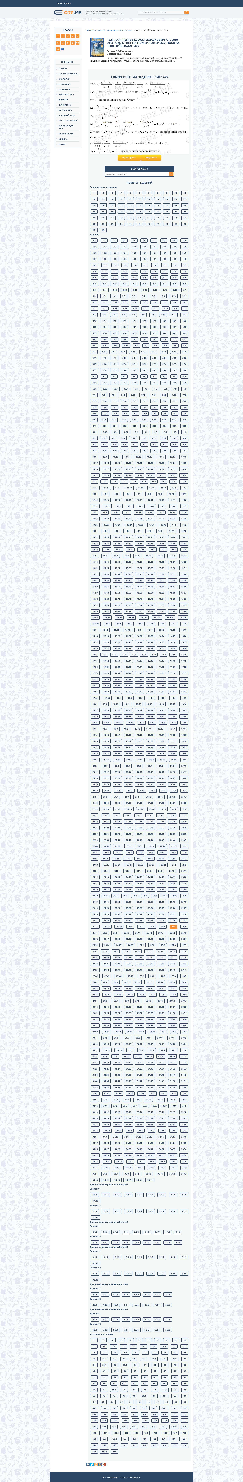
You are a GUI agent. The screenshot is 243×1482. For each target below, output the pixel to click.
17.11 (95, 660)
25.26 (172, 908)
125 (123, 1426)
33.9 (184, 1106)
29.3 (174, 994)
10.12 (138, 456)
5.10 (123, 351)
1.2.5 (139, 1211)
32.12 (172, 1099)
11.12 (106, 487)
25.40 (128, 920)
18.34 (183, 716)
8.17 (174, 419)
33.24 (150, 1118)
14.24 (117, 543)
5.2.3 (115, 1329)
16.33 (161, 642)
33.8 (174, 1106)
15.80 (128, 605)
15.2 (163, 549)
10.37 (117, 475)
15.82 (150, 605)
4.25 (114, 327)
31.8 (105, 1056)
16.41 (150, 648)
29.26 (128, 1013)
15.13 (183, 555)
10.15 (172, 456)
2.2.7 (157, 1242)
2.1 (105, 265)
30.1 (164, 1031)
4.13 (94, 320)
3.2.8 (173, 1273)
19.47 (150, 753)
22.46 (172, 840)
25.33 (150, 914)
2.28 (174, 277)
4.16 (124, 320)
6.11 (94, 382)
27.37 (139, 970)
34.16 (183, 1136)
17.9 (173, 654)
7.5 (175, 388)
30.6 (116, 1038)
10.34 (183, 469)
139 (94, 1439)
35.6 (184, 1161)
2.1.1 (95, 1232)
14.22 (95, 543)
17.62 (161, 691)
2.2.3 (115, 1242)
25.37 (95, 920)
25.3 (125, 895)
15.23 (95, 568)
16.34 (172, 642)
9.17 (94, 444)
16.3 (130, 623)
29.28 (150, 1013)
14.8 (149, 531)
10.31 (150, 469)
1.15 (134, 246)
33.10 (95, 1112)
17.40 (117, 679)
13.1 (119, 506)
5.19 (114, 358)
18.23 (161, 710)
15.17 (128, 562)
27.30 (161, 963)
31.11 (137, 1056)
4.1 (175, 308)
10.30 (139, 469)
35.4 (163, 1161)
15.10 (148, 555)
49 (130, 217)
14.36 (141, 549)
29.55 (152, 1031)
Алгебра (62, 68)
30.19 (161, 1044)
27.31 (172, 963)
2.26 (154, 277)
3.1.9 (184, 1257)
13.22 (150, 518)
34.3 (141, 1130)
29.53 (129, 1031)
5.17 (94, 358)
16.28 (106, 642)
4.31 (174, 327)
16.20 (117, 636)
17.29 (95, 673)
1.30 (184, 252)
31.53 (106, 1087)
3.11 (184, 296)
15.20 (161, 562)
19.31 (172, 741)
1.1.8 (173, 1194)
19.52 (106, 759)
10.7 (184, 450)
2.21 (104, 277)
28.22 (172, 988)
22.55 (173, 846)
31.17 (106, 1062)
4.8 (143, 314)
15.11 (160, 555)
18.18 (106, 710)
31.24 (183, 1062)
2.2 (114, 265)
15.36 (139, 574)
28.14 (183, 982)
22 (185, 199)
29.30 (172, 1013)
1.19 (174, 246)
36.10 (148, 1174)
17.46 (183, 679)
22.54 (162, 846)
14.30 (172, 543)
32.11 (160, 1099)
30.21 (183, 1044)
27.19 (139, 957)
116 (135, 1420)
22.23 (117, 827)
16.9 (94, 630)
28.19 (139, 988)
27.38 (150, 970)
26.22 (161, 939)
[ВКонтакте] (88, 1464)
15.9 (137, 555)
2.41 (105, 290)
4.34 (104, 333)
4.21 (174, 320)
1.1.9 (184, 1194)
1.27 (154, 252)
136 (165, 1433)
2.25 (144, 277)
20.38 (95, 790)
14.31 (183, 543)
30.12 (183, 1038)
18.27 (106, 716)
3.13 (104, 302)
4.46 (124, 339)
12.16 (139, 500)
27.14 (183, 951)
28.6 (94, 982)
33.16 (161, 1112)
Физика (62, 139)
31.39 (150, 1075)
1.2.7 (161, 1211)
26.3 (152, 926)
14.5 (116, 531)
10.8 (94, 456)
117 (145, 1420)
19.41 (183, 747)
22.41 (117, 840)
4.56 (126, 345)
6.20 (184, 382)
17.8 (164, 654)
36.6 (105, 1174)
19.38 (150, 747)
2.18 (174, 271)
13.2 (130, 506)
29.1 (153, 994)
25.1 (105, 895)
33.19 (95, 1118)
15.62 (128, 592)
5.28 (104, 364)
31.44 (106, 1081)
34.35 (95, 1155)
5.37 (94, 370)
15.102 (157, 617)
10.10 (115, 456)
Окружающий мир (66, 127)
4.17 (134, 320)
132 (126, 1433)
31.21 (150, 1062)
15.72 (139, 599)
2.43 (125, 290)
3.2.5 (139, 1273)
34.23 (161, 1143)
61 (139, 224)
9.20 (124, 444)
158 (114, 1451)
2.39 (184, 283)
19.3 (163, 722)
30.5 (105, 1038)
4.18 (144, 320)
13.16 (183, 512)
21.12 (172, 796)
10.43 (183, 475)
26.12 (149, 932)
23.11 (116, 858)
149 (114, 1445)
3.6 (133, 296)
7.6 (184, 388)
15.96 (95, 617)
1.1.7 (161, 1194)
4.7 (133, 314)
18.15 (172, 704)
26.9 (115, 932)
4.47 (134, 339)
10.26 (95, 469)
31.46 (128, 1081)
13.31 (151, 524)
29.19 (150, 1007)
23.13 (138, 858)
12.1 (174, 487)
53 (167, 217)
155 (174, 1445)
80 (133, 1395)
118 (155, 1420)
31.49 (161, 1081)
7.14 (164, 395)
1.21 (94, 252)
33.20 (106, 1118)
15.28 (150, 568)
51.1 (104, 1377)
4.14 (104, 320)
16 (130, 199)
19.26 (117, 741)
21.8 (127, 796)
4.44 (104, 339)
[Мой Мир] (100, 1464)
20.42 (141, 790)
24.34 (139, 889)
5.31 (134, 364)
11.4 (124, 481)
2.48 (175, 290)
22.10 (171, 815)
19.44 (117, 753)
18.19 (117, 710)
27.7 (105, 951)
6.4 (124, 376)
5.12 (143, 351)
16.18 (95, 636)
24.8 (149, 871)
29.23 (95, 1013)
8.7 (175, 413)
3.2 (94, 296)
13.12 (138, 512)
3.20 (174, 302)
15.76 (183, 599)
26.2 (141, 926)
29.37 (150, 1019)
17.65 (95, 698)
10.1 (124, 450)
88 (130, 1402)
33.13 (128, 1112)
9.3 (155, 432)
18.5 (162, 698)
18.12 (138, 704)
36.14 (95, 1180)
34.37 (117, 1155)
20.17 (161, 772)
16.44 (183, 648)
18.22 (150, 710)
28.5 (184, 976)
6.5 (134, 376)
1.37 (154, 259)
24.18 (161, 877)
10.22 (150, 463)
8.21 (114, 426)
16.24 (161, 636)
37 (121, 211)
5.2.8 (167, 1329)
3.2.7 (161, 1273)
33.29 (106, 1124)
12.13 (106, 500)
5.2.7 (157, 1329)
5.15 (174, 351)
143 (144, 1439)
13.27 (106, 524)
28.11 (148, 982)
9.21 (134, 444)
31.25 (95, 1068)
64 (167, 224)
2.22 (114, 277)
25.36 (183, 914)
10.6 (174, 450)
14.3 (94, 531)
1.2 (104, 240)
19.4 (174, 722)
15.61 (117, 592)
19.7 (105, 728)
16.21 (128, 636)
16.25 (172, 636)
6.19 (174, 382)
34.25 (183, 1143)
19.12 (160, 728)
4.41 (174, 333)
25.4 (135, 895)
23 (94, 205)
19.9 (126, 728)
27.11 (148, 951)
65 (176, 224)
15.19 (150, 562)
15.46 (150, 580)
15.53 (128, 586)
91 (158, 1402)
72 (154, 1389)
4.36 (124, 333)
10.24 (172, 463)
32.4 (184, 1093)
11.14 (129, 487)
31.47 (139, 1081)
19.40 (172, 747)
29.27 (139, 1013)
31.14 (172, 1056)
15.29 (161, 568)
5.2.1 (95, 1329)
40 (148, 211)
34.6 (173, 1130)
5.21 (134, 358)
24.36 (161, 889)
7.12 (143, 395)
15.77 (95, 605)
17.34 (150, 673)
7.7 (94, 395)
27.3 (163, 945)
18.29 (128, 716)
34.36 (106, 1155)
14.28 (150, 543)
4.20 (164, 320)
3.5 (123, 296)
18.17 (95, 710)
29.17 (128, 1007)
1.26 (144, 252)
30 (158, 205)
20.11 (95, 772)
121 (184, 1420)
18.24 (172, 710)
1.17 (154, 246)
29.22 (183, 1007)
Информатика (66, 94)
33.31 (128, 1124)
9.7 (94, 438)
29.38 (161, 1019)
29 (148, 205)
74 (185, 1389)
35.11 (140, 1167)
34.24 (172, 1143)
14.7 (138, 531)
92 (167, 1402)
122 (94, 1426)
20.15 (139, 772)
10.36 (106, 475)
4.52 (184, 339)
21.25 (117, 809)
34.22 (150, 1143)
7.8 (103, 395)
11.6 (144, 481)
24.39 (95, 895)
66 (185, 224)
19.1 (142, 722)
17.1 (94, 654)
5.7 (94, 351)
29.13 (183, 1000)
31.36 (117, 1075)
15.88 (117, 611)
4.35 (114, 333)
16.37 (106, 648)
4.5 (113, 314)
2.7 (164, 265)
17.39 (106, 679)
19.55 (140, 759)
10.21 (139, 463)
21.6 (105, 796)
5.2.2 (105, 1329)
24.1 (174, 864)
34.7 (184, 1130)
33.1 (105, 1106)
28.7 (105, 982)
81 (154, 1395)
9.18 (104, 444)
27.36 (128, 970)
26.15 (183, 932)
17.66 (107, 698)
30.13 (95, 1044)
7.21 (134, 401)
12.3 (94, 494)
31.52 (95, 1087)
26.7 (94, 932)
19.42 (95, 753)
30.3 (184, 1031)
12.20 (183, 500)
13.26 (95, 524)
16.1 (108, 623)
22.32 (117, 834)
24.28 (172, 883)
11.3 (114, 481)
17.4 (124, 654)
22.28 (172, 827)
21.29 (163, 809)
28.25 (106, 994)
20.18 (172, 772)
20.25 (150, 778)
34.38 (128, 1155)
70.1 (135, 1389)
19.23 (183, 735)
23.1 (184, 846)
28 (139, 205)
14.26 (128, 543)
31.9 (115, 1056)
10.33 (172, 469)
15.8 (127, 555)
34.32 (161, 1149)
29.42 (106, 1025)
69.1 (114, 1389)
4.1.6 (147, 1294)
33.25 (161, 1118)
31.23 (172, 1062)
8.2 (125, 413)
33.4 (135, 1106)
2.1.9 (178, 1232)
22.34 (139, 834)
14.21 (183, 537)
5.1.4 (126, 1319)
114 (104, 1420)
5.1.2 (105, 1319)
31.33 (183, 1068)
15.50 (95, 586)
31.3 (152, 1050)
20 (167, 199)
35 (103, 211)
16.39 (128, 648)
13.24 (172, 518)
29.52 (118, 1031)
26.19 (128, 939)
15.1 (153, 549)
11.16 (151, 487)
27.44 (118, 976)
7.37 (174, 407)
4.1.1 (95, 1294)
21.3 (174, 790)
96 (114, 1408)
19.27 (128, 741)
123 (104, 1426)
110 (164, 1414)
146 (173, 1439)
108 (144, 1414)
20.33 (139, 784)
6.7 (154, 376)
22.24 (128, 827)
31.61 (95, 1093)
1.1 (94, 240)
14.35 (130, 549)
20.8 (161, 766)
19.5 (184, 722)
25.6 (155, 895)
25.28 (95, 914)
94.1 (94, 1408)
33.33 (150, 1124)
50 (139, 217)
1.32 (104, 259)
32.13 (183, 1099)
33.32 (139, 1124)
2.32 (114, 283)
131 (105, 1433)
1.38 (164, 259)
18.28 (117, 716)
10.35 (95, 475)
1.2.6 (150, 1211)
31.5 (174, 1050)
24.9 (160, 871)
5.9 (113, 351)
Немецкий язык (66, 115)
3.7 (143, 296)
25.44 (172, 920)
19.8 (116, 728)
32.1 (153, 1093)
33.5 (145, 1106)
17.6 (144, 654)
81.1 (164, 1395)
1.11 (94, 246)
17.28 (183, 667)
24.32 (117, 889)
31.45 (117, 1081)
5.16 (184, 351)
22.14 (117, 821)
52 (158, 217)
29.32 (95, 1019)
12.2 (184, 487)
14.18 (150, 537)
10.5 (164, 450)
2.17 (164, 271)
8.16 (164, 419)
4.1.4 (126, 1294)
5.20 (124, 358)
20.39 (106, 790)
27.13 (172, 951)
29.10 (148, 1000)
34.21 (139, 1143)
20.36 (172, 784)
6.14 (124, 382)
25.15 (150, 902)
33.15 (150, 1112)
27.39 (161, 970)
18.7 (184, 698)
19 (158, 199)
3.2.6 (150, 1273)
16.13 (138, 630)
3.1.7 (161, 1257)
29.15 (106, 1007)
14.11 (171, 531)
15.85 (183, 605)
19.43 (106, 753)
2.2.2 (105, 1242)
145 (163, 1439)
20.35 (161, 784)
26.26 (106, 945)
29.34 (117, 1019)
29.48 (172, 1025)
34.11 (127, 1136)
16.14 (150, 630)
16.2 (119, 623)
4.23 (94, 327)
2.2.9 (178, 1242)
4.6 (123, 314)
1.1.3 (117, 1194)
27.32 (183, 963)
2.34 (134, 283)
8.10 (104, 419)
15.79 (117, 605)
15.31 (183, 568)
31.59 (172, 1087)
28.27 (130, 994)
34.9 (105, 1136)
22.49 (106, 846)
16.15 (161, 630)
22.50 (117, 846)
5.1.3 (115, 1319)
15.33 (106, 574)
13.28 (117, 524)
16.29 (117, 642)
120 (174, 1420)
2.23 (124, 277)
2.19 (184, 271)
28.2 (152, 976)
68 (103, 230)
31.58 (161, 1087)
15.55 (150, 586)
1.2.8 (173, 1211)
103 (94, 1414)
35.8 (105, 1167)
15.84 (172, 605)
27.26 (117, 963)
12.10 (171, 494)
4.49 (154, 339)
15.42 (106, 580)
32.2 (163, 1093)
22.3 (94, 815)
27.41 (183, 970)
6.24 (126, 388)
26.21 (150, 939)
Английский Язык (67, 73)
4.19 (154, 320)
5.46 (184, 370)
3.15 (124, 302)
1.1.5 (139, 1194)
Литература (64, 105)
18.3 (141, 698)
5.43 (154, 370)
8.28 (184, 426)
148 (104, 1445)
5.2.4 (126, 1329)
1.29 (174, 252)
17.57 (106, 691)
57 (103, 224)
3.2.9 (184, 1273)
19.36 (128, 747)
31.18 (117, 1062)
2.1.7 (157, 1232)
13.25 (183, 518)
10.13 (149, 456)
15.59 (95, 592)
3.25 (125, 308)
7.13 (154, 395)
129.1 (173, 1426)
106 (124, 1414)
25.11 (106, 902)
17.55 (183, 685)
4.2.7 (157, 1304)
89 (139, 1402)
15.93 (172, 611)
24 (103, 205)
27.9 (126, 951)
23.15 (161, 858)
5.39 (114, 370)
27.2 (152, 945)
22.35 (150, 834)
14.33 (106, 549)
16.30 (128, 642)
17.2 (104, 654)
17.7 (154, 654)
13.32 (163, 524)
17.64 (183, 691)
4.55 (116, 345)
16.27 (95, 642)
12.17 (150, 500)
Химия (62, 144)
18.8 (94, 704)
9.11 (133, 438)
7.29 (94, 407)
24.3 (94, 871)
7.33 (134, 407)
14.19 (161, 537)
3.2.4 (128, 1273)
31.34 (95, 1075)
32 (176, 205)
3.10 (174, 296)
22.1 (174, 809)
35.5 (174, 1161)
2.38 (174, 283)
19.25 (106, 741)
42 (167, 211)
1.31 (94, 259)
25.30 (117, 914)
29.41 (95, 1025)
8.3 (135, 413)
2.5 (144, 265)
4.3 (94, 314)
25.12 (117, 902)
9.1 (136, 432)
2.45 (145, 290)
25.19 (95, 908)
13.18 (106, 518)
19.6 (94, 728)
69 (104, 1389)
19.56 (151, 759)
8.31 (116, 432)
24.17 (150, 877)
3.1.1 (95, 1257)
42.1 (104, 1371)
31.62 (106, 1093)
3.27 (145, 308)
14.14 (106, 537)
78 (114, 1395)
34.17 (95, 1143)
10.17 (95, 463)
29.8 (127, 1000)
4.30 (164, 327)
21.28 (151, 809)
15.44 (128, 580)
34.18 (106, 1143)
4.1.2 (105, 1294)
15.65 (161, 592)
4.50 (164, 339)
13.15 (172, 512)
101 (174, 1408)
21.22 (183, 803)
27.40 (172, 970)
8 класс (93, 30)
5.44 (164, 370)
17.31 (117, 673)
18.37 (118, 722)
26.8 (105, 932)
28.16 (106, 988)
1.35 (134, 259)
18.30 (139, 716)
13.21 (139, 518)
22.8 (149, 815)
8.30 (105, 432)
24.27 (161, 883)
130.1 (95, 1433)
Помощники (64, 3)
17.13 (117, 660)
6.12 (104, 382)
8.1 (115, 413)
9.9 (113, 438)
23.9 (94, 858)
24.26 (150, 883)
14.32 (95, 549)
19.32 (183, 741)
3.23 (105, 308)
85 (103, 1402)
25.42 (150, 920)
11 (58, 49)
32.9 (137, 1099)
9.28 (104, 450)
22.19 (172, 821)
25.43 (161, 920)
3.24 (115, 308)
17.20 (95, 667)
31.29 (139, 1068)
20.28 (183, 778)
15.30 (172, 568)
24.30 (95, 889)
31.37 (128, 1075)
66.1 (174, 1383)
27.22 (172, 957)
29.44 (128, 1025)
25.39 (117, 920)
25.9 (184, 895)
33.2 (115, 1106)
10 (77, 42)
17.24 (139, 667)
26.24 (183, 939)
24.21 (95, 883)
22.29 (183, 827)
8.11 (114, 419)
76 (104, 1395)
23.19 (106, 864)
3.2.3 (117, 1273)
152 (144, 1445)
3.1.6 (150, 1257)
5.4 (165, 345)
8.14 (144, 419)
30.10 (159, 1038)
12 (94, 199)
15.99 (131, 617)
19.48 (161, 753)
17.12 (106, 660)
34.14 (161, 1136)
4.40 (164, 333)
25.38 (106, 920)
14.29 (161, 543)
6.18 (164, 382)
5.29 (114, 364)
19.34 (106, 747)
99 (143, 1408)
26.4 (163, 926)
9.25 (174, 444)
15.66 (172, 592)
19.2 (152, 722)
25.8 (174, 895)
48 (121, 217)
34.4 (151, 1130)
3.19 (164, 302)
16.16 (172, 630)
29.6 (105, 1000)
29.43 (117, 1025)
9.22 (144, 444)
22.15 (128, 821)
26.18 (117, 939)
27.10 (137, 951)
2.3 (124, 265)
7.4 (165, 388)
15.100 (144, 617)
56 (94, 224)
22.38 (183, 834)
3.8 (153, 296)
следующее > (151, 158)
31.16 (95, 1062)
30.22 (95, 1050)
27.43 (106, 976)
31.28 (128, 1068)
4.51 (174, 339)
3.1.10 (95, 1263)
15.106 (96, 623)
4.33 (94, 333)
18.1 (119, 698)
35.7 (94, 1167)
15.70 (117, 599)
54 (176, 217)
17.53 (161, 685)
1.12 (104, 246)
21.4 (184, 790)
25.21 (117, 908)
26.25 (95, 945)
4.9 (152, 314)
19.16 (106, 735)
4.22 (184, 320)
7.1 (136, 388)
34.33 (172, 1149)
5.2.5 (136, 1329)
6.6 (144, 376)
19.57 (162, 759)
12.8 (149, 494)
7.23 (154, 401)
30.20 (172, 1044)
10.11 (127, 456)
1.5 (134, 240)
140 (104, 1439)
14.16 (128, 537)
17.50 (128, 685)
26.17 (106, 939)
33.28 (95, 1124)
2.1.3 (115, 1232)
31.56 (139, 1087)
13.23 (161, 518)
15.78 (106, 605)
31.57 (150, 1087)
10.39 (139, 475)
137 (175, 1433)
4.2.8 (167, 1304)
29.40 (183, 1019)
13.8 (94, 512)
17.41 (128, 679)
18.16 (183, 704)
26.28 (130, 945)
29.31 (183, 1013)
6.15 (134, 382)
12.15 (128, 500)
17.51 (139, 685)
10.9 (105, 456)
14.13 (95, 537)
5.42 (144, 370)
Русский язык (65, 133)
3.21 (184, 302)
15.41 (95, 580)
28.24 (95, 994)
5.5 (175, 345)
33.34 (161, 1124)
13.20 (128, 518)
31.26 (106, 1068)
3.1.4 (128, 1257)
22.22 (106, 827)
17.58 (117, 691)
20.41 (130, 790)
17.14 (128, 660)
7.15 (174, 395)
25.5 (145, 895)
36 (112, 211)
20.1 (184, 759)
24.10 (171, 871)
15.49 (183, 580)
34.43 (183, 1155)
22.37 (172, 834)
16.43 (172, 648)
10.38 (128, 475)
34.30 (139, 1149)
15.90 (139, 611)
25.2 (115, 895)
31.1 (130, 1050)
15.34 (117, 574)
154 (164, 1445)
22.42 (128, 840)
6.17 (154, 382)
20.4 (117, 766)
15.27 (139, 568)
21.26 (129, 809)
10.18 (106, 463)
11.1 (94, 481)
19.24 (95, 741)
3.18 (154, 302)
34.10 (115, 1136)
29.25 (117, 1013)
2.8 (174, 265)
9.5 (175, 432)
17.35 (161, 673)
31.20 (139, 1062)
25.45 (183, 920)
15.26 (128, 568)
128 (153, 1426)
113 (94, 1420)
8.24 (144, 426)
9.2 (146, 432)
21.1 (153, 790)
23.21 (129, 864)
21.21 (172, 803)
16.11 (116, 630)
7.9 (113, 395)
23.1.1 (95, 852)
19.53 (117, 759)
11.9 (173, 481)
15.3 (174, 549)
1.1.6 (150, 1194)
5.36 (184, 364)
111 (174, 1414)
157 (94, 1451)
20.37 (183, 784)
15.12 (172, 555)
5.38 (104, 370)
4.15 (114, 320)
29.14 (95, 1007)
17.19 (183, 660)
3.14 (114, 302)
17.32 (128, 673)
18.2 (130, 698)
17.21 (106, 667)
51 (148, 217)
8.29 (94, 432)
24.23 (117, 883)
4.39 (154, 333)
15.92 (161, 611)
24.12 (95, 877)
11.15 (140, 487)
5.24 (164, 358)
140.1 (114, 1439)
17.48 (106, 685)
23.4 (130, 852)
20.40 (118, 790)
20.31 (117, 784)
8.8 (184, 413)
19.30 (161, 741)
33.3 (125, 1106)
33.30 (117, 1124)
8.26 (164, 426)
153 (154, 1445)
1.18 (164, 246)
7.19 (114, 401)
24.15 (128, 877)
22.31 (106, 834)
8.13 (134, 419)
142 (134, 1439)
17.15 (139, 660)
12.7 (138, 494)
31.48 (150, 1081)
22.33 (128, 834)
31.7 (94, 1056)
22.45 (161, 840)
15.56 (161, 586)
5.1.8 (167, 1319)
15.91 (150, 611)
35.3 (152, 1161)
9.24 (164, 444)
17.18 (172, 660)
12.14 (117, 500)
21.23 (95, 809)
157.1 (104, 1451)
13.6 (173, 506)
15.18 (139, 562)
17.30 (106, 673)
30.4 (94, 1038)
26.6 (184, 926)
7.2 (146, 388)
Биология (63, 79)
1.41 (94, 265)
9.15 (174, 438)
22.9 (160, 815)
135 (155, 1433)
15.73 (150, 599)
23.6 (151, 852)
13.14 (161, 512)
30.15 (117, 1044)
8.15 (154, 419)
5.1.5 (136, 1319)
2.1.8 (167, 1232)
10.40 (150, 475)
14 (112, 199)
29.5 (94, 1000)
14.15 (117, 537)
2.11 (104, 271)
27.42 (95, 976)
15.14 (95, 562)
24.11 (183, 871)
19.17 (117, 735)
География (64, 84)
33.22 (128, 1118)
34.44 (95, 1161)
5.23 (154, 358)
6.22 (105, 388)
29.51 (106, 1031)
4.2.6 (147, 1304)
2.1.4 (126, 1232)
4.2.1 (95, 1304)
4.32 (184, 327)
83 (185, 1395)
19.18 (128, 735)
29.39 (172, 1019)
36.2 (162, 1167)
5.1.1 (95, 1319)
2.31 (104, 283)
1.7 (154, 240)
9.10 (123, 438)
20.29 (95, 784)
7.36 (164, 407)
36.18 (138, 1180)
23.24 (163, 864)
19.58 (173, 759)
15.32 (95, 574)
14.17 (139, 537)
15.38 (161, 574)
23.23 (151, 864)
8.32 (126, 432)
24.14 (117, 877)
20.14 (128, 772)
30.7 (127, 1038)
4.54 (105, 345)
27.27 (128, 963)
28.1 (142, 976)
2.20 (94, 277)
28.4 (174, 976)
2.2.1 (95, 1242)
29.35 (128, 1019)
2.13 (124, 271)
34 (94, 211)
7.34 (144, 407)
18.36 (106, 722)
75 (94, 1395)
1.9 (174, 240)
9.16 (184, 438)
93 (176, 1402)
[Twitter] (92, 1464)
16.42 (161, 648)
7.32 (124, 407)
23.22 (140, 864)
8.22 (124, 426)
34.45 (107, 1161)
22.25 (139, 827)
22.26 (150, 827)
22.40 (106, 840)
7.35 (154, 407)
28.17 (117, 988)
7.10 (123, 395)
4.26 (124, 327)
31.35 (106, 1075)
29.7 (116, 1000)
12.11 (183, 494)
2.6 (154, 265)
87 (121, 1402)
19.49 (172, 753)
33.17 (172, 1112)
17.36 (172, 673)
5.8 (103, 351)
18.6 (173, 698)
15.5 (94, 555)
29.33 (106, 1019)
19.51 (95, 759)
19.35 (117, 747)
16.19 (106, 636)
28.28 (141, 994)
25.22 (128, 908)
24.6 (127, 871)
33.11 (106, 1112)
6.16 (144, 382)
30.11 (171, 1038)
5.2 (146, 345)
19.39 (161, 747)
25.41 (139, 920)
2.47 (165, 290)
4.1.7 (157, 1294)
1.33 (114, 259)
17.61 (150, 691)
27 (130, 205)
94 (185, 1402)
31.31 (161, 1068)
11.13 (117, 487)
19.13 (172, 728)
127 (143, 1426)
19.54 (128, 759)
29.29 (161, 1013)
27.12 (160, 951)
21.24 (106, 809)
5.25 (174, 358)
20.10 (183, 766)
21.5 (94, 796)
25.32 (139, 914)
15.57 (172, 586)
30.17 (139, 1044)
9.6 (184, 432)
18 (148, 199)
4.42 (184, 333)
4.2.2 (105, 1304)
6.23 (116, 388)
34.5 (162, 1130)
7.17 (94, 401)
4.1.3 (115, 1294)
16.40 (139, 648)
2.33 (124, 283)
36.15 (106, 1180)
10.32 (161, 469)
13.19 (117, 518)
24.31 (106, 889)
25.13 (128, 902)
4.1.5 (136, 1294)
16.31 (139, 642)
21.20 (161, 803)
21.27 (140, 809)
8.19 (94, 426)
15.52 (117, 586)
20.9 (172, 766)
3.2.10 (95, 1279)
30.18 (150, 1044)
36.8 (127, 1174)
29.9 (137, 1000)
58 (112, 224)
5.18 (104, 358)
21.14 (95, 803)
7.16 (184, 395)
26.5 (174, 926)
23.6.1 (162, 852)
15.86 (95, 611)
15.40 (183, 574)
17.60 (139, 691)
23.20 (117, 864)
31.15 (183, 1056)
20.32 (128, 784)
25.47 (107, 926)
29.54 (141, 1031)
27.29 (150, 963)
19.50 (183, 753)
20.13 (117, 772)
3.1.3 (117, 1257)
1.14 (124, 246)
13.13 (149, 512)
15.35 (128, 574)
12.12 (95, 500)
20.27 (172, 778)
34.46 (119, 1161)
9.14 (164, 438)
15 (121, 199)
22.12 (95, 821)
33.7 (165, 1106)
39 (139, 211)
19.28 (139, 741)
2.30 (94, 283)
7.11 (133, 395)
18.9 (105, 704)
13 (103, 199)
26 (121, 205)
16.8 (184, 623)
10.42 (172, 475)
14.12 (183, 531)
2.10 (94, 271)
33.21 (117, 1118)
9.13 (154, 438)
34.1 (119, 1130)
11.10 (183, 481)
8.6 (165, 413)
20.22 (117, 778)
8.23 (134, 426)
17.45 (172, 679)
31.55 (128, 1087)
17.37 (183, 673)
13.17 (95, 518)
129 (163, 1426)
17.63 (172, 691)
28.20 (150, 988)
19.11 (148, 728)
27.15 (95, 957)
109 (154, 1414)
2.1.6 (147, 1232)
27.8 (116, 951)
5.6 (184, 345)
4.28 (144, 327)
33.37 (95, 1130)
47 (112, 217)
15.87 (106, 611)
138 (184, 1433)
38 (130, 211)
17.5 (134, 654)
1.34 (124, 259)
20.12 (106, 772)
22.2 (184, 809)
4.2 (184, 308)
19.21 (161, 735)
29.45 (139, 1025)
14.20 (172, 537)
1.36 (144, 259)
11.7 (154, 481)
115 (125, 1420)
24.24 (128, 883)
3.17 (144, 302)
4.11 (174, 314)
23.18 (95, 864)
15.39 (172, 574)
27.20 (150, 957)
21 (176, 199)
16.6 (162, 623)
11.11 (95, 487)
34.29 (128, 1149)
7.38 (184, 407)
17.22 (117, 667)
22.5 (116, 815)
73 (175, 1389)
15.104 (170, 617)
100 (153, 1408)
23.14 (150, 858)
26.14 (172, 932)
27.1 (142, 945)
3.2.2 (106, 1273)
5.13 (154, 351)
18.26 (95, 716)
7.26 (164, 401)
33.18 (183, 1112)
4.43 (94, 339)
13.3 (141, 506)
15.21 (172, 562)
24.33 (128, 889)
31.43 (95, 1081)
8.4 (145, 413)
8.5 (155, 413)
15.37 (150, 574)
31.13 (160, 1056)
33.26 (172, 1118)
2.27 (164, 277)
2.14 (134, 271)
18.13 (149, 704)
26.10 (126, 932)
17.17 (161, 660)
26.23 (172, 939)
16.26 (183, 636)
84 (94, 1402)
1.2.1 (95, 1211)
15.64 (150, 592)
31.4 (163, 1050)
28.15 (95, 988)
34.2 (130, 1130)
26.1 (130, 926)
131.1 (116, 1433)
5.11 (133, 351)
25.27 (183, 908)
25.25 (161, 908)
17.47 (95, 685)
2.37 (164, 283)
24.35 (150, 889)
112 (184, 1414)
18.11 (127, 704)
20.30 (106, 784)
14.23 (106, 543)
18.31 (150, 716)
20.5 (128, 766)
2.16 (154, 271)
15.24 (106, 568)
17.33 (139, 673)
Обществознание (67, 120)
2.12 (114, 271)
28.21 (161, 988)
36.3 (173, 1167)
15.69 (106, 599)
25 (112, 205)
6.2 (104, 376)
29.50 (95, 1031)
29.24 (106, 1013)
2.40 (94, 290)
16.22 (139, 636)
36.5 (94, 1174)
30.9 (148, 1038)
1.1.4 (128, 1194)
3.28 (156, 308)
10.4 (154, 450)
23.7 (174, 852)
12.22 (107, 506)
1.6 (144, 240)
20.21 (106, 778)
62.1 (124, 1383)
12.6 (127, 494)
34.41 (161, 1155)
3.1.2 (106, 1257)
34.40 (150, 1155)
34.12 (138, 1136)
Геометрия (64, 89)
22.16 (139, 821)
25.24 (150, 908)
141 (125, 1439)
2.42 (115, 290)
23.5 (140, 852)
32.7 (116, 1099)
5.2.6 (147, 1329)
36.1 (151, 1167)
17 (139, 199)
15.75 (172, 599)
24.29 (183, 883)
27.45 (130, 976)
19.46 (139, 753)
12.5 (116, 494)
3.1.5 (139, 1257)
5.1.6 (147, 1319)
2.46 (155, 290)
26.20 (139, 939)
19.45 (128, 753)
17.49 (117, 685)
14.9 (160, 531)
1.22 (104, 252)
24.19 (172, 877)
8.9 (94, 419)
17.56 (95, 691)
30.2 (174, 1031)
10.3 (144, 450)
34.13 (149, 1136)
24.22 (106, 883)
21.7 (116, 796)
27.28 (139, 963)
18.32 (161, 716)
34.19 (117, 1143)
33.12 (117, 1112)
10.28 (117, 469)
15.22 (183, 562)
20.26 (161, 778)
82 (175, 1395)
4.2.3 (115, 1304)
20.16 (150, 772)
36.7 (116, 1174)
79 (124, 1395)
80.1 (144, 1395)
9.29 (114, 450)
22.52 (140, 846)
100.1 (163, 1408)
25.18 (183, 902)
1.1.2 (106, 1194)
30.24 (119, 1050)
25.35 (172, 914)
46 (103, 217)
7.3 (155, 388)
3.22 (94, 308)
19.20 (150, 735)
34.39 (139, 1155)
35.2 (141, 1161)
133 (136, 1433)
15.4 (184, 549)
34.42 (172, 1155)
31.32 (172, 1068)
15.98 (119, 617)
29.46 (150, 1025)
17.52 (150, 685)
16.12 (127, 630)
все (62, 49)
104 (104, 1414)
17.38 (95, 679)
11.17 (163, 487)
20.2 (94, 766)
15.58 (183, 586)
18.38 (130, 722)
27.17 (117, 957)
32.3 (174, 1093)
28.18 (128, 988)
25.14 (139, 902)
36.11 (160, 1174)
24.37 (172, 889)
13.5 (162, 506)
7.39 (94, 413)
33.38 (107, 1130)
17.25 (150, 667)
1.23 (114, 252)
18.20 (128, 710)
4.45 (114, 339)
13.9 (105, 512)
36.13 (183, 1174)
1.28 (164, 252)
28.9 (126, 982)
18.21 (139, 710)
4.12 (184, 314)
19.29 (150, 741)
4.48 (144, 339)
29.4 (184, 994)
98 (133, 1408)
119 (165, 1420)
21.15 (106, 803)
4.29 (154, 327)
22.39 (95, 840)
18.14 (161, 704)
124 (114, 1426)
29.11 (160, 1000)
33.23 (139, 1118)
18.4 (151, 698)
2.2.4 (126, 1242)
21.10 (148, 796)
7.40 (105, 413)
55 (185, 217)
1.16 (144, 246)
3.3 (104, 296)
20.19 (183, 772)
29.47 (161, 1025)
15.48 (172, 580)
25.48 (119, 926)
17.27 (172, 667)
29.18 (139, 1007)
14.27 (139, 543)
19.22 (172, 735)
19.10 (137, 728)
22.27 (161, 827)
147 (94, 1445)
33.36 (183, 1124)
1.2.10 (95, 1217)
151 (134, 1445)
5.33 (154, 364)
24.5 (116, 871)
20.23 (128, 778)
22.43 (139, 840)
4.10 (163, 314)
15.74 (161, 599)
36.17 (127, 1180)
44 (185, 211)
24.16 (139, 877)
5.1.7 (157, 1319)
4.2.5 (136, 1304)
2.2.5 (136, 1242)
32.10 (148, 1099)
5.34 (164, 364)
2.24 (134, 277)
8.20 (104, 426)
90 (148, 1402)
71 (145, 1389)
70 (124, 1389)
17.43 (150, 679)
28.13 (172, 982)
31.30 (150, 1068)
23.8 (184, 852)
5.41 (134, 370)
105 (114, 1414)
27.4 (174, 945)
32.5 (94, 1099)
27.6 (94, 951)
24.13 (106, 877)
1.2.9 (184, 1211)
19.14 (183, 728)
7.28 (184, 401)
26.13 (160, 932)
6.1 (94, 376)
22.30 (95, 834)
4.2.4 (126, 1304)
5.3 (155, 345)
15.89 (128, 611)
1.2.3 (117, 1211)
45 (94, 217)
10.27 (106, 469)
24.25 (139, 883)
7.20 (124, 401)
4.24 (104, 327)
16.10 (105, 630)
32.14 (95, 1106)
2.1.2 (105, 1232)
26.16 (95, 939)
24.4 (105, 871)
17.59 (128, 691)
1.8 (164, 240)
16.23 (150, 636)
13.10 (115, 512)
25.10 (95, 902)
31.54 (117, 1087)
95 (105, 1408)
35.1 (130, 1161)
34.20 (128, 1143)
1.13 (114, 246)
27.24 (95, 963)
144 (154, 1439)
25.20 (106, 908)
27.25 (106, 963)
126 (133, 1426)
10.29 (128, 469)
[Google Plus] (104, 1464)
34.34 (183, 1149)
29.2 (163, 994)
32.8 (127, 1099)
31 (167, 205)
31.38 (139, 1075)
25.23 (139, 908)
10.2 (134, 450)
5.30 (124, 364)
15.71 (128, 599)
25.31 (128, 914)
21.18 (139, 803)
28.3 (163, 976)
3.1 (184, 290)
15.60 (106, 592)
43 (176, 211)
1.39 (174, 259)
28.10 (137, 982)
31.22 (161, 1062)
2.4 (134, 265)
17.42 (139, 679)
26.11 (137, 932)
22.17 (150, 821)
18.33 (172, 716)
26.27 (118, 945)
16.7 (173, 623)
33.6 (155, 1106)
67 (94, 230)
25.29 (106, 914)
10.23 (161, 463)
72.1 (165, 1389)
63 (158, 224)
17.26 (161, 667)
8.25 (154, 426)
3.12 (94, 302)
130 (184, 1426)
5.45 (174, 370)
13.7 (184, 506)
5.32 (144, 364)
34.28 (117, 1149)
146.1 (183, 1439)
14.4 (105, 531)
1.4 (124, 240)
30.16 (128, 1044)
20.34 (150, 784)
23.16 (172, 858)
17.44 (161, 679)
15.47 (161, 580)
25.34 (161, 914)
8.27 (174, 426)
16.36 (95, 648)
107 (134, 1414)
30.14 (106, 1044)
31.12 (149, 1056)
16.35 (183, 642)
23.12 (127, 858)
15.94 (183, 611)
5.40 (124, 370)
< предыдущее (129, 158)
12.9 (160, 494)
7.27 (174, 401)
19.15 (95, 735)
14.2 (184, 524)
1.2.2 (106, 1211)
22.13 (106, 821)
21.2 (163, 790)
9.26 (184, 444)
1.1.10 (95, 1200)
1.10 (184, 240)
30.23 (107, 1050)
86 (112, 1402)
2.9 (184, 265)
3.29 (166, 308)
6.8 (164, 376)
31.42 (183, 1075)
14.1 (174, 524)
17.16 (150, 660)
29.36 (139, 1019)
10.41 (161, 475)
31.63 (118, 1093)
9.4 (165, 432)
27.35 (117, 970)
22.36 (161, 834)
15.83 (161, 605)
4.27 (134, 327)
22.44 (150, 840)
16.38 (117, 648)
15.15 (106, 562)
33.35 (172, 1124)
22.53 (151, 846)
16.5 (151, 623)
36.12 (172, 1174)
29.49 (183, 1025)
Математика (65, 110)
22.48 (95, 846)
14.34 (118, 549)
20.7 (150, 766)
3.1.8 (173, 1257)
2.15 (144, 271)
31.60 (183, 1087)
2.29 (184, 277)
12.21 (95, 506)
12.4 (105, 494)
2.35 (144, 283)
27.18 (128, 957)
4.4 (104, 314)
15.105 (183, 617)
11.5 (134, 481)
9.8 (103, 438)
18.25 (183, 710)
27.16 (106, 957)
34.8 (94, 1136)
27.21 (161, 957)
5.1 (136, 345)
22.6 (127, 815)
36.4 (184, 1167)
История (63, 99)
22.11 (183, 815)
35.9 (116, 1167)
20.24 (139, 778)
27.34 (106, 970)
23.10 (105, 858)
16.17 (183, 630)
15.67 (183, 592)
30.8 (138, 1038)
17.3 (114, 654)
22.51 (128, 846)
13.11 (127, 512)
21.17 (128, 803)
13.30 (140, 524)
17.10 (183, 654)
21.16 (117, 803)
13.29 (129, 524)
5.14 (164, 351)
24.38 (183, 889)
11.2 (104, 481)
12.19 (172, 500)
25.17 (172, 902)
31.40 (161, 1075)
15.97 (107, 617)
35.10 (127, 1167)
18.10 (115, 704)
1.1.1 (95, 1194)
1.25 (134, 252)
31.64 (130, 1093)
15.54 (139, 586)
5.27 (94, 364)
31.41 (172, 1075)
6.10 (184, 376)
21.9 (137, 796)
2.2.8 (167, 1242)
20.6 (139, 766)
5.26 (184, 358)
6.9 (174, 376)
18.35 (95, 722)
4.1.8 (167, 1294)
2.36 (154, 283)
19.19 (139, 735)
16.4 (141, 623)
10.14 (161, 456)
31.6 (184, 1050)
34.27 (106, 1149)
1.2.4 (128, 1211)
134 (146, 1433)
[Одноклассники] (96, 1464)
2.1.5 (136, 1232)
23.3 (107, 852)
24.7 (138, 871)
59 (121, 224)
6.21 (94, 388)
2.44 (135, 290)
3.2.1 (95, 1273)
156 (184, 1445)
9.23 (154, 444)
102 (184, 1408)
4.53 (94, 345)
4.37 (134, 333)
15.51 (106, 586)
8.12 (124, 419)
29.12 (172, 1000)
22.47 (183, 840)
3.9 (163, 296)
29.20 (161, 1007)
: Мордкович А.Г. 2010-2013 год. (119, 30)
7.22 (144, 401)
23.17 (183, 858)
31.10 (126, 1056)
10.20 (128, 463)
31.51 (183, 1081)
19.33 (95, 747)
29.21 (172, 1007)
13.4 (151, 506)
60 (130, 224)
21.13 (183, 796)
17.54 (172, 685)
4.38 (144, 333)
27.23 (183, 957)
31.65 (141, 1093)
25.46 (95, 926)
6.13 (114, 382)
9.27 (94, 450)
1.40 (184, 259)
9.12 (143, 438)
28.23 (183, 988)
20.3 (106, 766)
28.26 (118, 994)
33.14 (139, 1112)
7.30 (104, 407)
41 (158, 211)
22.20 (183, 821)
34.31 (150, 1149)
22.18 (161, 821)
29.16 (117, 1007)
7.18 (104, 401)
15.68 (95, 599)
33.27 (183, 1118)
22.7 (138, 815)
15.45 (139, 580)
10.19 (117, 463)
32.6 (105, 1099)
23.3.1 (118, 852)
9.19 (114, 444)
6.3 (114, 376)
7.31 (114, 407)
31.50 (172, 1081)
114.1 (114, 1420)
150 (124, 1445)
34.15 (172, 1136)
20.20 (95, 778)
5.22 (144, 358)
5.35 (174, 364)
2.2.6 (147, 1242)
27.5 (184, 945)
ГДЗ (87, 30)
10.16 (183, 456)
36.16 (117, 1180)
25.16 (161, 902)
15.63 (139, 592)
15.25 (117, 568)
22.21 (95, 827)
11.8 (164, 481)
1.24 (124, 252)
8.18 (184, 419)
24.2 (184, 864)
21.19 (150, 803)
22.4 (105, 815)
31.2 (141, 1050)
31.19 (128, 1062)
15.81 (139, 605)
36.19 (149, 1180)
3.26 (135, 308)
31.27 (117, 1068)
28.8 (116, 982)
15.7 (116, 555)
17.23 (128, 667)
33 (185, 205)
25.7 (165, 895)
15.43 (117, 580)
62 (148, 224)
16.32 (150, 642)
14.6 (127, 531)
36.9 (137, 1174)
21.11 (160, 796)
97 (124, 1408)
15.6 (105, 555)
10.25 (183, 463)
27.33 (95, 970)
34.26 (95, 1149)
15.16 (117, 562)
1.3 (114, 240)
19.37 (139, 747)
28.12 (160, 982)
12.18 (161, 500)
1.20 (184, 246)
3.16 (134, 302)
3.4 (113, 296)
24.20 (183, 877)
